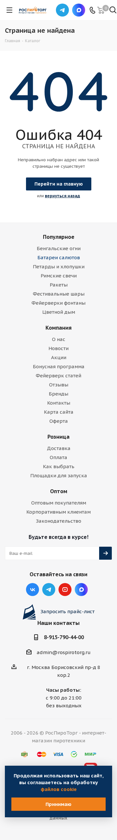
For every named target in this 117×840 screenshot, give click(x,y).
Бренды (58, 394)
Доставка (59, 448)
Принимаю (59, 804)
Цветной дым (58, 312)
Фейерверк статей (58, 375)
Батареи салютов (58, 257)
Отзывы (58, 385)
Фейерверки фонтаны (58, 303)
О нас (58, 339)
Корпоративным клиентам (58, 512)
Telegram (62, 10)
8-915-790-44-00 (64, 637)
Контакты (58, 403)
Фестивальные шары (58, 294)
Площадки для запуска (58, 475)
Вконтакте (32, 589)
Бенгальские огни (59, 248)
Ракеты (59, 285)
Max (78, 10)
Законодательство (58, 521)
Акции (58, 357)
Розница (58, 436)
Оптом (58, 491)
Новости (58, 348)
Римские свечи (59, 276)
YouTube (65, 589)
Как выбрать (58, 466)
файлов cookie (59, 789)
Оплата (58, 457)
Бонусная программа (58, 366)
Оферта (58, 421)
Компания (59, 327)
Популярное (58, 237)
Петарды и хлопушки (58, 266)
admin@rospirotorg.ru (64, 652)
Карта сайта (58, 412)
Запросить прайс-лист (67, 611)
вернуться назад (62, 195)
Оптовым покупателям (58, 503)
